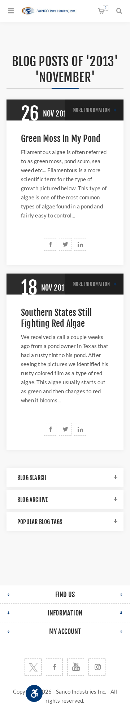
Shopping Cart (106, 8)
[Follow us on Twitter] (33, 667)
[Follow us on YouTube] (75, 667)
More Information (91, 110)
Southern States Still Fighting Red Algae (56, 318)
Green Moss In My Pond (60, 138)
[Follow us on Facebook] (54, 667)
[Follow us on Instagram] (96, 667)
